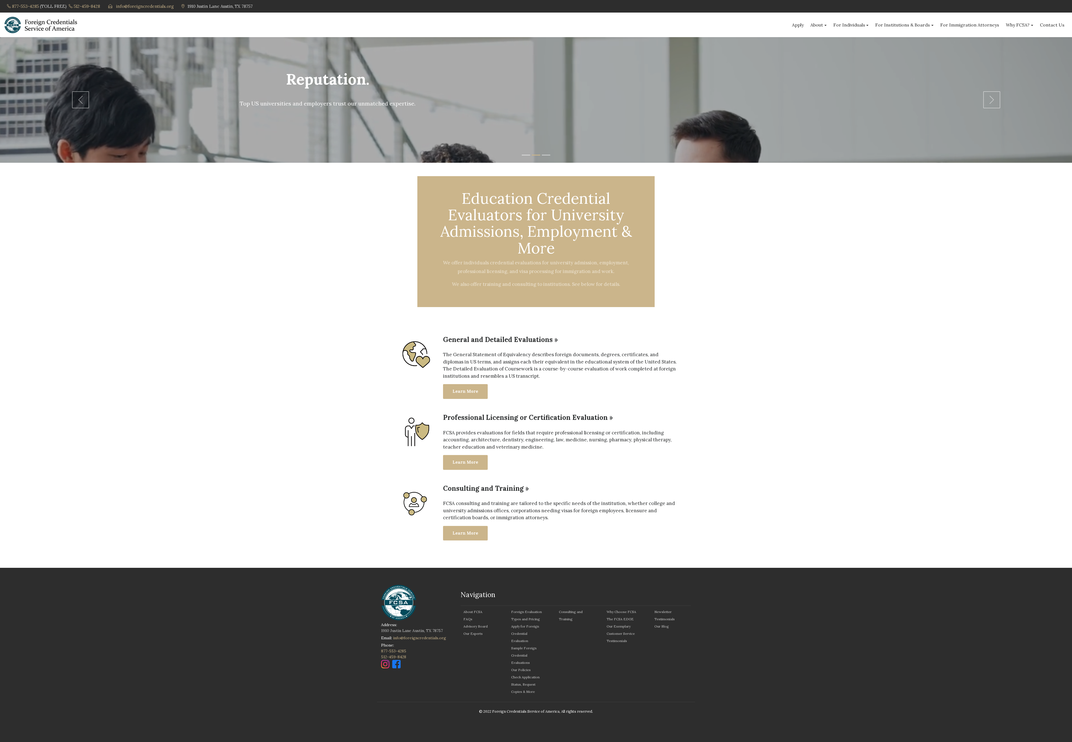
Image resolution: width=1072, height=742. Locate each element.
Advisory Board (475, 626)
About (816, 25)
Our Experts (473, 633)
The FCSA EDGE (620, 619)
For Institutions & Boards (902, 25)
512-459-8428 (87, 6)
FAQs (467, 619)
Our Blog (661, 626)
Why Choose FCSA (621, 612)
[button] (80, 100)
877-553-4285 (25, 6)
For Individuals (849, 25)
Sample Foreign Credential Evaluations (524, 655)
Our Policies (521, 670)
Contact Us (1052, 25)
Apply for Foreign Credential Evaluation (525, 633)
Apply (798, 25)
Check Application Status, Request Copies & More (525, 684)
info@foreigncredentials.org (145, 6)
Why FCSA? (1018, 25)
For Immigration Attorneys (969, 25)
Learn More (465, 391)
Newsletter (663, 612)
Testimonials (617, 641)
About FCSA (472, 612)
